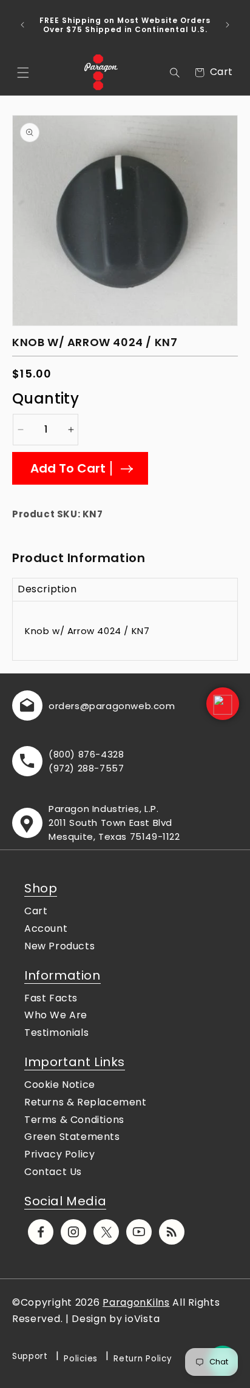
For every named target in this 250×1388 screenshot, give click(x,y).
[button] (23, 72)
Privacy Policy (59, 1154)
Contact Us (53, 1172)
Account (45, 928)
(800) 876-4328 (86, 754)
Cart (35, 911)
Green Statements (72, 1137)
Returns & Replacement (85, 1102)
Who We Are (55, 1015)
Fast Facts (51, 998)
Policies (81, 1358)
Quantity (45, 398)
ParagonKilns (136, 1302)
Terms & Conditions (74, 1120)
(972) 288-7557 (86, 768)
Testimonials (56, 1032)
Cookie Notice (59, 1085)
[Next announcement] (227, 24)
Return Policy (142, 1358)
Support (30, 1356)
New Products (59, 946)
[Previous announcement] (22, 24)
